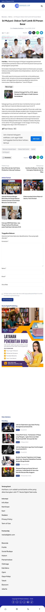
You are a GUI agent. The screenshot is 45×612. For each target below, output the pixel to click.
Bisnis (17, 464)
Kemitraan (6, 507)
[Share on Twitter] (33, 32)
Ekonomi (5, 585)
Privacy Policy (7, 519)
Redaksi (5, 515)
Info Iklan (5, 502)
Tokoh (4, 581)
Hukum (4, 556)
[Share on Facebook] (30, 32)
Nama (4, 268)
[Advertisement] (22, 391)
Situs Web (5, 284)
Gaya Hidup (6, 576)
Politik (4, 547)
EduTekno (5, 568)
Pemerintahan (7, 560)
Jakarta (4, 589)
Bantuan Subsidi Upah (9, 149)
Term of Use (6, 523)
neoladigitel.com (8, 535)
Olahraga (5, 564)
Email (4, 276)
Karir (3, 511)
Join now (36, 139)
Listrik (33, 149)
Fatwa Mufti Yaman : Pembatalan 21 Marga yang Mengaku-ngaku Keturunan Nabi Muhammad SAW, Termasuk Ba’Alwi (28, 437)
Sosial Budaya (7, 551)
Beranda (5, 543)
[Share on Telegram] (41, 32)
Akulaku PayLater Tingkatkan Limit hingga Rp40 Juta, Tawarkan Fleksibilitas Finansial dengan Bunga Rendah (28, 459)
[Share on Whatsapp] (37, 32)
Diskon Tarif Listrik (23, 149)
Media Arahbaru (24, 599)
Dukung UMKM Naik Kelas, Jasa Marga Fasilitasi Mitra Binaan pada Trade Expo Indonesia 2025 (11, 225)
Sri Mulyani (6, 152)
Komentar (5, 241)
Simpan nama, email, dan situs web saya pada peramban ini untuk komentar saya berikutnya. (23, 294)
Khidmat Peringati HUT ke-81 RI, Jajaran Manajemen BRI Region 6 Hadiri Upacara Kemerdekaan (26, 94)
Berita (17, 430)
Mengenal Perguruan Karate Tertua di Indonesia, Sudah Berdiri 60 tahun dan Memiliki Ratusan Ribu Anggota (27, 470)
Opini (4, 572)
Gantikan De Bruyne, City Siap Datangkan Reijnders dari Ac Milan (34, 170)
